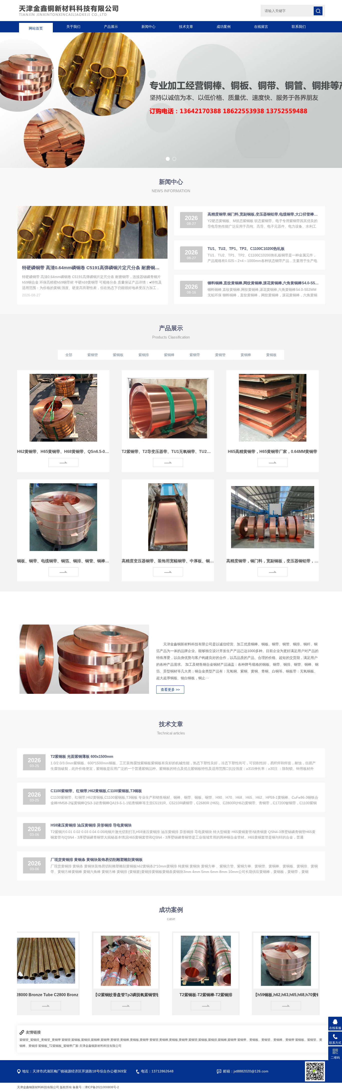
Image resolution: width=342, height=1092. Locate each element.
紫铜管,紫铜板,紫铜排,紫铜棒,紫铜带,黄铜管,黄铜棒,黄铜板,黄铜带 (105, 1040)
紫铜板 (118, 355)
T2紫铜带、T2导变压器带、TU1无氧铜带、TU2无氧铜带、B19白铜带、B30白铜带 (168, 451)
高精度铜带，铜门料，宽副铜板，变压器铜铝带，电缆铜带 (272, 561)
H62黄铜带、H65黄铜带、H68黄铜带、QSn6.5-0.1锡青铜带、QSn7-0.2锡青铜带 (63, 451)
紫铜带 (195, 355)
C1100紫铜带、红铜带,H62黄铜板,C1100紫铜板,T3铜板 (96, 791)
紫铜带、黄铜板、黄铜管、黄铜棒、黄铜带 (265, 1040)
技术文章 (186, 27)
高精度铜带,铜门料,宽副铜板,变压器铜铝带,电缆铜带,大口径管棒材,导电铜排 (263, 214)
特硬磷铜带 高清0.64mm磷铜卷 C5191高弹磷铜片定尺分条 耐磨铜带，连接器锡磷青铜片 (92, 267)
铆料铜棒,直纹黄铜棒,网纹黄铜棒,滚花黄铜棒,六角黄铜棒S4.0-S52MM (263, 283)
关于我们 (73, 27)
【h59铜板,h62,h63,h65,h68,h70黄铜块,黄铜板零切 (258, 995)
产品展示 (111, 27)
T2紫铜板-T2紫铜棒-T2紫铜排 (178, 995)
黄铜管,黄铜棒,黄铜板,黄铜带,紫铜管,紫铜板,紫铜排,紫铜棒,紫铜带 (193, 1040)
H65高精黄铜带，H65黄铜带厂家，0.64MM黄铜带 (272, 451)
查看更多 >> (170, 690)
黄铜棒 (246, 355)
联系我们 (299, 27)
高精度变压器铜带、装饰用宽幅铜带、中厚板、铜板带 (168, 561)
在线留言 (261, 27)
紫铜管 (92, 355)
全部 (68, 355)
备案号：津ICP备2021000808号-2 (96, 1087)
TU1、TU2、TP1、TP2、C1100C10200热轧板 (246, 248)
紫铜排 (143, 355)
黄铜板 (271, 355)
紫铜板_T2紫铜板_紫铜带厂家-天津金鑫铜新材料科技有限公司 (79, 1046)
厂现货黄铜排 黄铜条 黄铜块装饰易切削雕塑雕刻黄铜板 (97, 859)
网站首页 (36, 27)
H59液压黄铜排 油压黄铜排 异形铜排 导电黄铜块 (91, 825)
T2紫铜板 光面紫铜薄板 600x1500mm (82, 756)
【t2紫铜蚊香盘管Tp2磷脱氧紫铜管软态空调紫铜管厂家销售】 (98, 995)
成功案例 (224, 27)
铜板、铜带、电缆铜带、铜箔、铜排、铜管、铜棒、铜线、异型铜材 (63, 561)
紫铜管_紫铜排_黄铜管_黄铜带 (40, 1040)
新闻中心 (148, 27)
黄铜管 (220, 355)
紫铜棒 (169, 355)
